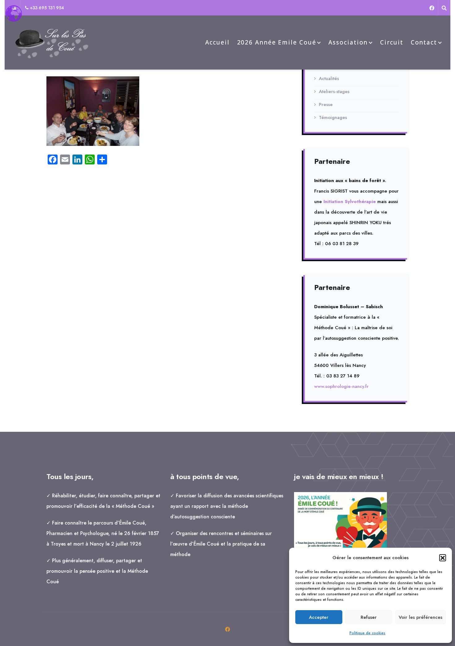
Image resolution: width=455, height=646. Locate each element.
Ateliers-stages (334, 91)
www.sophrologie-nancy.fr (341, 386)
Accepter (318, 617)
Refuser (369, 617)
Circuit (391, 42)
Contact (424, 42)
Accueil (217, 42)
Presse (326, 104)
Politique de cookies (367, 633)
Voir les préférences (420, 617)
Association (348, 42)
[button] (443, 558)
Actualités (329, 78)
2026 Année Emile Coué (276, 42)
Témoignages (333, 117)
